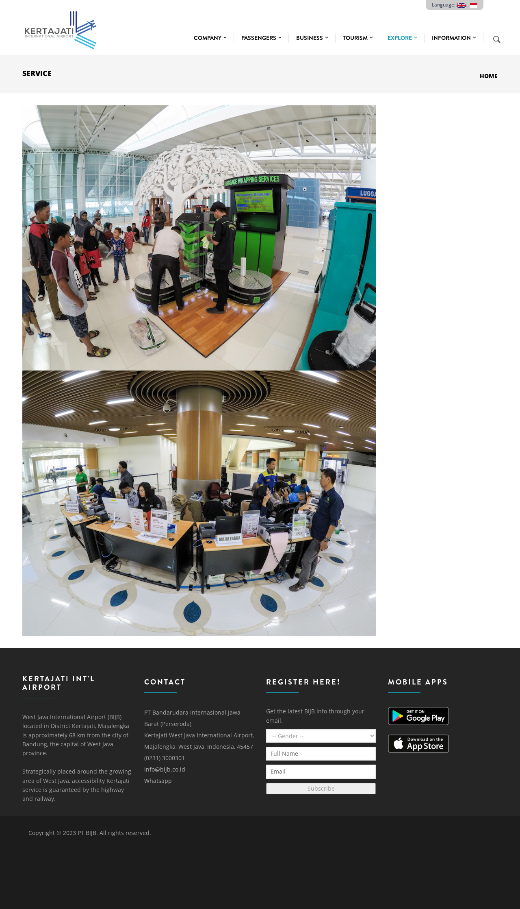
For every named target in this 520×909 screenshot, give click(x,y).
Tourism (356, 38)
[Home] (60, 28)
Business (310, 38)
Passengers (259, 38)
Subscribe (321, 788)
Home (489, 76)
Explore (400, 38)
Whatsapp (158, 781)
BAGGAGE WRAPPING (199, 126)
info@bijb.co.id (164, 769)
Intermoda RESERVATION (199, 392)
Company (208, 38)
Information (452, 38)
